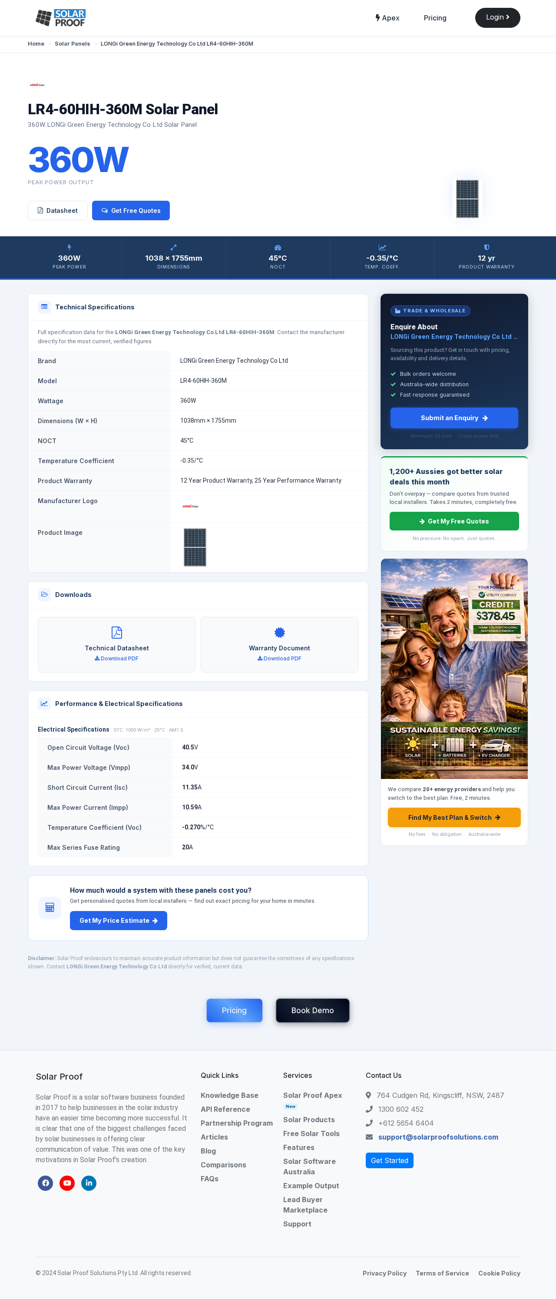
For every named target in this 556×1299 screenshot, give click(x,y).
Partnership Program (237, 1123)
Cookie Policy (499, 1273)
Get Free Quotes (136, 210)
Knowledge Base (229, 1095)
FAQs (209, 1178)
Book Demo (312, 1010)
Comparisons (223, 1164)
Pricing (435, 17)
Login (496, 17)
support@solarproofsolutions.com (438, 1137)
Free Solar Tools (311, 1133)
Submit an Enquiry (450, 417)
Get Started (389, 1160)
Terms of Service (442, 1273)
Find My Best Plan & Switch (450, 817)
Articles (214, 1137)
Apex (390, 17)
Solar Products (309, 1119)
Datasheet (62, 210)
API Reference (225, 1109)
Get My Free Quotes (458, 521)
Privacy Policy (385, 1273)
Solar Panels (72, 43)
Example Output (311, 1185)
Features (298, 1147)
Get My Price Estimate (114, 920)
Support (297, 1223)
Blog (208, 1151)
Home (36, 43)
